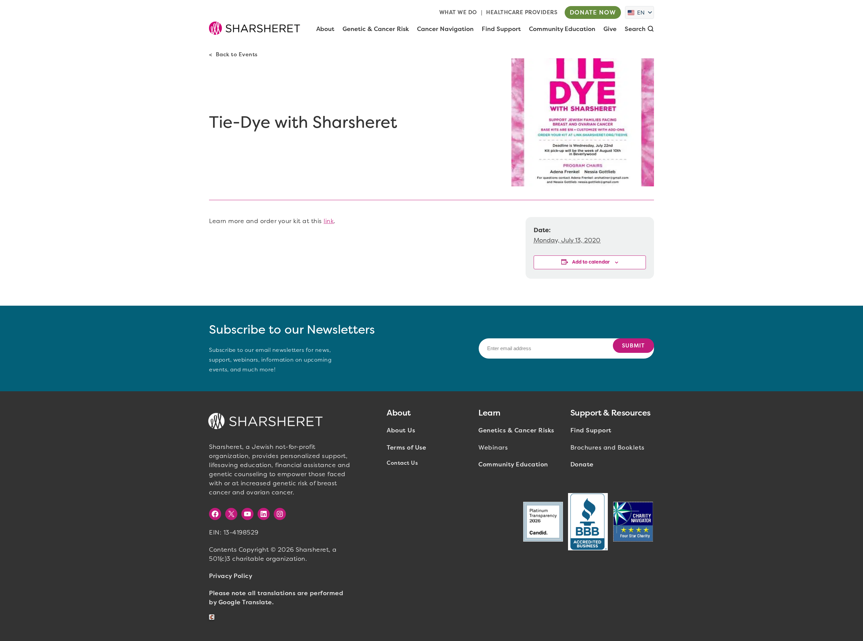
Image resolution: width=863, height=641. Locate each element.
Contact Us (402, 463)
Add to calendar (591, 262)
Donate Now (593, 12)
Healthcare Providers (521, 12)
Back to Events (237, 54)
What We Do (458, 12)
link (329, 221)
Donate (582, 464)
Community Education (513, 464)
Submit (633, 345)
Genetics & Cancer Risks (516, 430)
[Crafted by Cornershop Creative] (213, 617)
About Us (401, 430)
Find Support (591, 430)
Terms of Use (406, 447)
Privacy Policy (230, 576)
